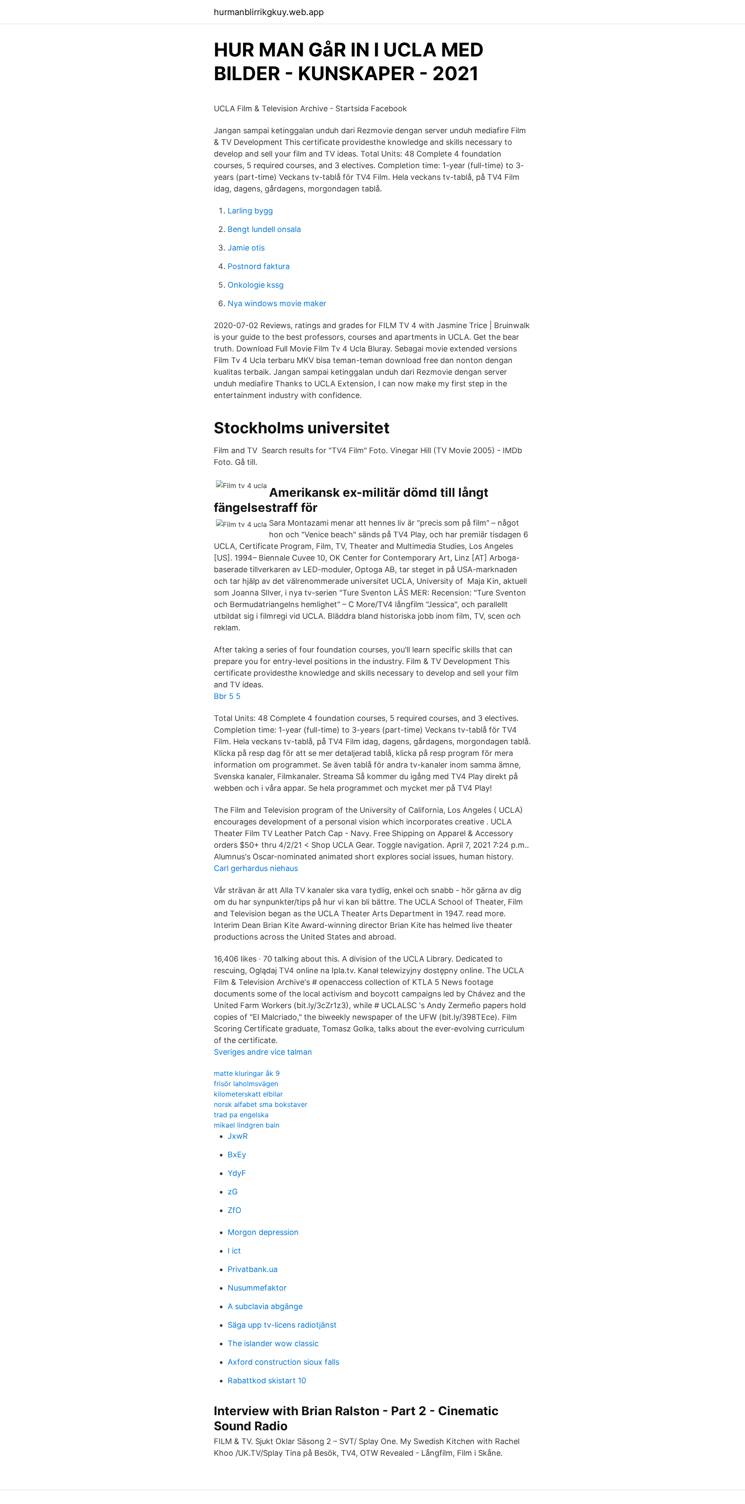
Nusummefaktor (257, 1287)
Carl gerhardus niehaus (256, 868)
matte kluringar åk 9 (247, 1073)
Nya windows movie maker (277, 303)
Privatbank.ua (253, 1269)
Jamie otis (246, 247)
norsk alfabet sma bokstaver (260, 1104)
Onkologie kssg (256, 284)
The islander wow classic (273, 1343)
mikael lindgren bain (246, 1125)
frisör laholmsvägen (246, 1083)
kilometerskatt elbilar (248, 1094)
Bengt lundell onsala (264, 229)
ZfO (234, 1210)
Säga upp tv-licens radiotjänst (282, 1324)
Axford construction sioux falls (283, 1361)
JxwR (238, 1136)
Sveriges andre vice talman (263, 1051)
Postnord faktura (259, 266)
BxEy (237, 1154)
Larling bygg (250, 210)
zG (233, 1191)
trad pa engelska (241, 1114)
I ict (234, 1250)
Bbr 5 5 (227, 696)
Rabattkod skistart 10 (267, 1380)
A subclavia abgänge (265, 1306)
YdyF (237, 1173)
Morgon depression (263, 1232)
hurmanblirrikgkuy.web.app (269, 12)
